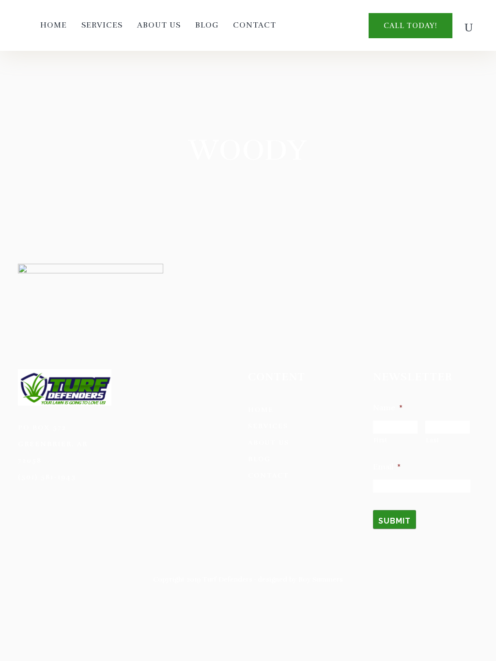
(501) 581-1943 (47, 477)
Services (268, 426)
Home (261, 410)
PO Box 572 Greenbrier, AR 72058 (53, 444)
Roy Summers (320, 579)
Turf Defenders (227, 579)
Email (387, 467)
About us (268, 442)
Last (432, 440)
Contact (268, 475)
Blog (259, 459)
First (380, 440)
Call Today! (410, 25)
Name (388, 408)
